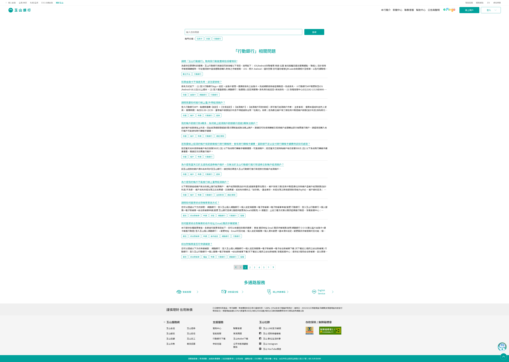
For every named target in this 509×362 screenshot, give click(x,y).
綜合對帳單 (194, 215)
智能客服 (469, 2)
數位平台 (186, 74)
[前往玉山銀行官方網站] (19, 10)
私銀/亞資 (34, 2)
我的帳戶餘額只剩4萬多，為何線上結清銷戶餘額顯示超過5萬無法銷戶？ (219, 123)
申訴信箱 (217, 343)
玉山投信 (191, 333)
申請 (199, 115)
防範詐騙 (267, 358)
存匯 (208, 38)
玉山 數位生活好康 (272, 338)
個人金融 (12, 2)
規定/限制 (220, 136)
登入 (489, 10)
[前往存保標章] (309, 333)
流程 (212, 215)
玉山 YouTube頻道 (272, 348)
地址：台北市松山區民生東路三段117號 (290, 358)
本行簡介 (386, 10)
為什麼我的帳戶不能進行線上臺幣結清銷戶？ (205, 182)
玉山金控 (170, 328)
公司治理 (239, 358)
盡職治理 (249, 358)
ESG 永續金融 (47, 2)
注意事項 (220, 195)
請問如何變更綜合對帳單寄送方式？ (200, 202)
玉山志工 (191, 338)
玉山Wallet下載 (240, 338)
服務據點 (479, 2)
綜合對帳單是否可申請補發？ (196, 244)
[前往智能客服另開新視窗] (502, 350)
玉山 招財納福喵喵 (272, 333)
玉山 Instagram (270, 343)
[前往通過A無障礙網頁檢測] (324, 331)
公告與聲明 (434, 10)
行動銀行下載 (219, 338)
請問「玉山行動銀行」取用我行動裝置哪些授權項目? (209, 61)
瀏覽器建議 (192, 358)
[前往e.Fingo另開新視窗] (449, 10)
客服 (242, 215)
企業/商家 (23, 2)
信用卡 (199, 38)
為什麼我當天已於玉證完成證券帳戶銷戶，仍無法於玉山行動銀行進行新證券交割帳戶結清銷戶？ (232, 164)
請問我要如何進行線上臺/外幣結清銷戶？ (203, 102)
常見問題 (237, 333)
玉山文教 (170, 343)
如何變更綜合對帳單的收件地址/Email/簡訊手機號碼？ (210, 223)
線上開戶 (469, 10)
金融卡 (193, 94)
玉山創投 (170, 333)
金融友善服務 (214, 358)
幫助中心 (421, 10)
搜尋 (314, 32)
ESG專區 (258, 358)
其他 (185, 215)
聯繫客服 (409, 10)
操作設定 (214, 236)
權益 (205, 257)
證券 (218, 115)
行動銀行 (217, 38)
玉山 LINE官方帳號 (272, 328)
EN (488, 2)
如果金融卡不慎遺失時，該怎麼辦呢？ (201, 81)
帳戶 (192, 115)
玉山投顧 (170, 338)
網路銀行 (203, 94)
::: (6, 2)
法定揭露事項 (227, 358)
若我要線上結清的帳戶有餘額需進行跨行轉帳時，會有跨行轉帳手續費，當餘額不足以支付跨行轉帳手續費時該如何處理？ (245, 143)
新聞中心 (397, 10)
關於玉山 (59, 2)
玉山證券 (191, 328)
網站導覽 (497, 2)
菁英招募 (191, 343)
